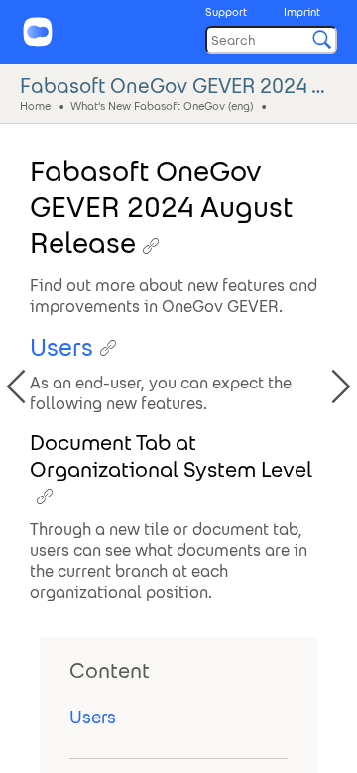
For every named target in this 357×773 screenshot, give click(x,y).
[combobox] (271, 40)
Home (35, 105)
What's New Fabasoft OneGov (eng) (161, 105)
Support (226, 12)
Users (92, 717)
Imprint (302, 12)
